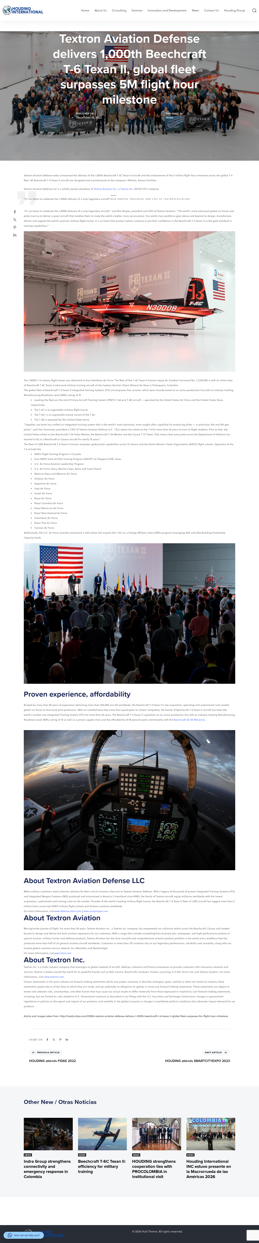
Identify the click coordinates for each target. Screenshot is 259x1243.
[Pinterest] (18, 227)
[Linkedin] (18, 235)
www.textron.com (54, 977)
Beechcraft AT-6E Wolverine (189, 719)
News (195, 10)
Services (137, 10)
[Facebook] (18, 212)
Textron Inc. (126, 189)
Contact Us (211, 10)
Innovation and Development (167, 10)
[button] (254, 10)
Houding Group (234, 10)
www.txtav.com (63, 953)
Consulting (119, 10)
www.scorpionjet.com (96, 911)
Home (85, 10)
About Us (100, 10)
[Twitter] (18, 219)
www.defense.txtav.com (67, 911)
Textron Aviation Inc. (105, 189)
